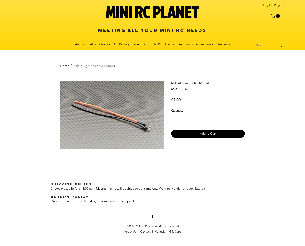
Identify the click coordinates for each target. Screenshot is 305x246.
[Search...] (280, 45)
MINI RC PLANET (152, 11)
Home (65, 66)
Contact (145, 231)
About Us (130, 231)
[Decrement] (174, 119)
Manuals (160, 231)
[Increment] (187, 119)
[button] (276, 16)
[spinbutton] (180, 119)
